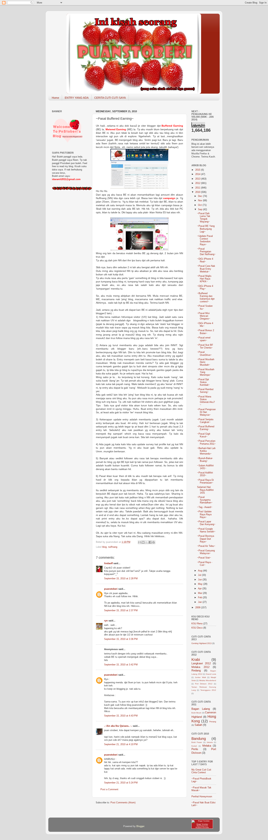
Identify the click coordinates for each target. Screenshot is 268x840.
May (200, 584)
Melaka (206, 745)
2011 (198, 187)
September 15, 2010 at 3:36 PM (121, 639)
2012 (198, 183)
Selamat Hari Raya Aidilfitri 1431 (205, 490)
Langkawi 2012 (201, 663)
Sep (200, 209)
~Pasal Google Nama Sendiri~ (206, 530)
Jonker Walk (200, 677)
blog (104, 547)
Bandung (198, 739)
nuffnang (112, 547)
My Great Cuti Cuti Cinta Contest (201, 771)
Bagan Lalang (200, 708)
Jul (200, 575)
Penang (212, 721)
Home (55, 97)
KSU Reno (197, 623)
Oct (200, 205)
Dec (200, 196)
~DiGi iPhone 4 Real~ (205, 260)
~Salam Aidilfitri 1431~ (205, 467)
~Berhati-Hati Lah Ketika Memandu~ (206, 451)
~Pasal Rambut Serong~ (205, 390)
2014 (198, 174)
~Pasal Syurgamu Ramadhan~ (205, 500)
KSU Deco (197, 628)
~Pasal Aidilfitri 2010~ (205, 474)
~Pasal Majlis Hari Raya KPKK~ (204, 279)
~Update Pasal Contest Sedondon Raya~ (205, 240)
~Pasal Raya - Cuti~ (204, 563)
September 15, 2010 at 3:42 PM (121, 664)
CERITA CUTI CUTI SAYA (110, 97)
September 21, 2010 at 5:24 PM (121, 782)
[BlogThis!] (143, 542)
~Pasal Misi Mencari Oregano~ (203, 316)
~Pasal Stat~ (204, 557)
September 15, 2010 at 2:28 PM (121, 578)
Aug (200, 570)
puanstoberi (111, 589)
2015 (198, 170)
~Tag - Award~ (204, 507)
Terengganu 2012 (208, 690)
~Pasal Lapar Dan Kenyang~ (206, 523)
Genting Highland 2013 (201, 643)
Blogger (140, 826)
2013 (198, 179)
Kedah (194, 746)
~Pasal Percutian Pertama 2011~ (206, 442)
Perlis (194, 749)
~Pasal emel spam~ (203, 339)
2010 (198, 192)
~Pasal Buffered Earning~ (205, 428)
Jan (200, 602)
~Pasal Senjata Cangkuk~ (205, 420)
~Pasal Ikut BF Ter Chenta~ (205, 346)
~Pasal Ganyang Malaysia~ (206, 552)
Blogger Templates (202, 824)
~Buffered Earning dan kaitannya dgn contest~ (206, 297)
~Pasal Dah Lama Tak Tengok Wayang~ (203, 217)
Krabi (195, 660)
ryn (106, 620)
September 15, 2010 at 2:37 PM (121, 610)
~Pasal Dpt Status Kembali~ (203, 382)
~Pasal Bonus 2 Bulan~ (205, 331)
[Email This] (139, 542)
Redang (196, 670)
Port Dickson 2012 (203, 684)
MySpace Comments (202, 827)
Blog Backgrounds (202, 826)
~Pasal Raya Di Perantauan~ (205, 481)
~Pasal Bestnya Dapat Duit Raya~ (205, 539)
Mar (200, 593)
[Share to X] (146, 542)
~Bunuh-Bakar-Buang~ (205, 459)
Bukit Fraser (196, 742)
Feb (200, 597)
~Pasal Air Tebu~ (206, 546)
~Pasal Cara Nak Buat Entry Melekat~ (206, 269)
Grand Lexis (211, 674)
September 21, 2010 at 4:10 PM (121, 744)
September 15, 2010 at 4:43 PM (121, 715)
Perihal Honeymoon (201, 796)
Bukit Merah (196, 713)
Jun (200, 579)
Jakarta (210, 742)
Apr (200, 588)
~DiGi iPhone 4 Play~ (205, 287)
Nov (200, 200)
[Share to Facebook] (150, 542)
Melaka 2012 (200, 666)
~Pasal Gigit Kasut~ (203, 435)
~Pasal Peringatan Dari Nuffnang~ (206, 252)
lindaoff (108, 563)
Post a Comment (109, 789)
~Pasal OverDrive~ (204, 353)
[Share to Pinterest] (153, 542)
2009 (198, 607)
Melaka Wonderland (207, 680)
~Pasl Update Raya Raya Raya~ (204, 514)
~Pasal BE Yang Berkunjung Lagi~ (206, 229)
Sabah (198, 724)
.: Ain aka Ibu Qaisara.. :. (118, 726)
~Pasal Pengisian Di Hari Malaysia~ (206, 412)
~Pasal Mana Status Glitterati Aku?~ (206, 400)
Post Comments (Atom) (122, 802)
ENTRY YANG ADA (77, 97)
